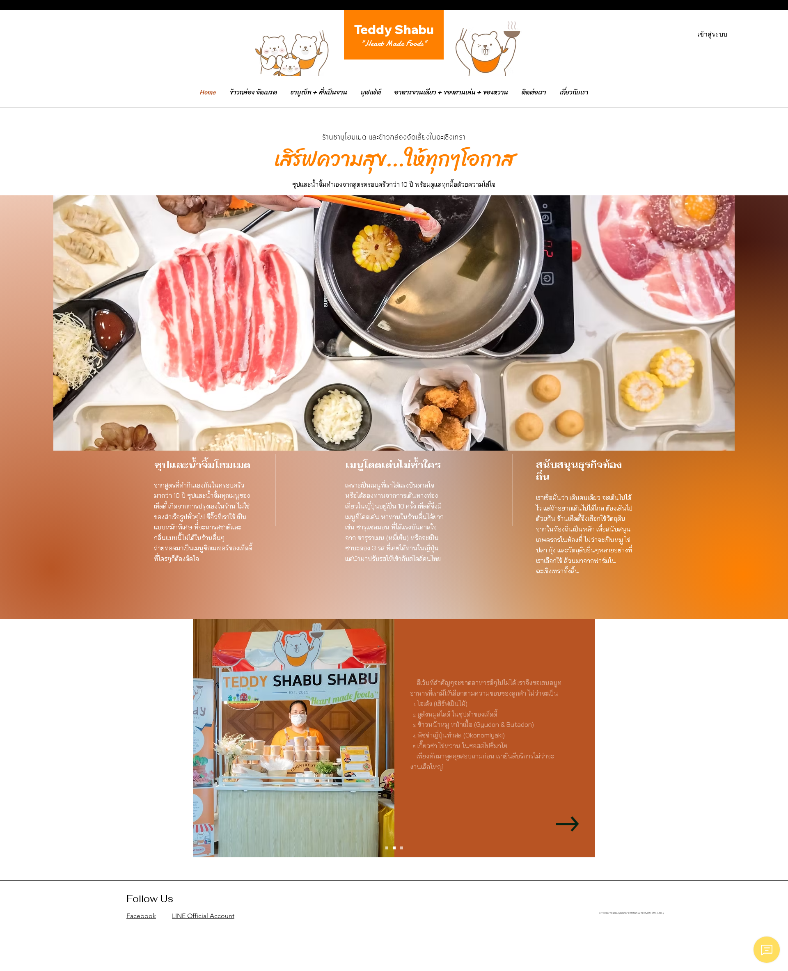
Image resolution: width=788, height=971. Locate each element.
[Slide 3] (401, 847)
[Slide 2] (394, 847)
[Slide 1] (386, 847)
